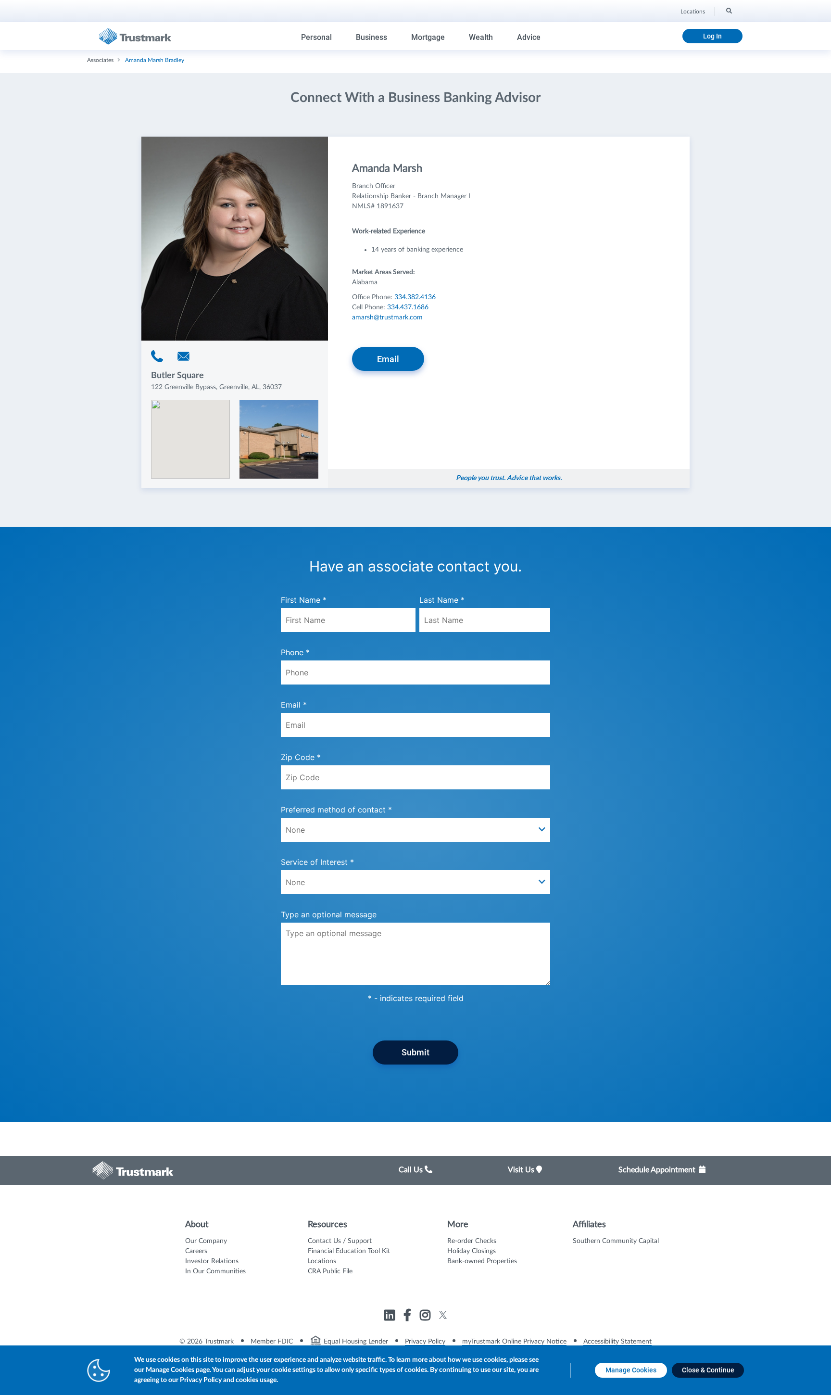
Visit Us (522, 1170)
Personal (316, 37)
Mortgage (428, 37)
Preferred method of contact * (336, 809)
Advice (529, 37)
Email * (294, 705)
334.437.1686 (407, 307)
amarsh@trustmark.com (387, 317)
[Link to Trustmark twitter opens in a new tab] (443, 1315)
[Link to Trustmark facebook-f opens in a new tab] (408, 1316)
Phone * (295, 652)
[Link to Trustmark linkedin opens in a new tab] (390, 1316)
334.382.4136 (415, 297)
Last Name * (442, 600)
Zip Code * (301, 757)
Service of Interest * (317, 862)
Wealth (481, 37)
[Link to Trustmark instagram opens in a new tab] (426, 1316)
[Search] (728, 10)
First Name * (304, 600)
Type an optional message (329, 914)
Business (371, 37)
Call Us (412, 1170)
